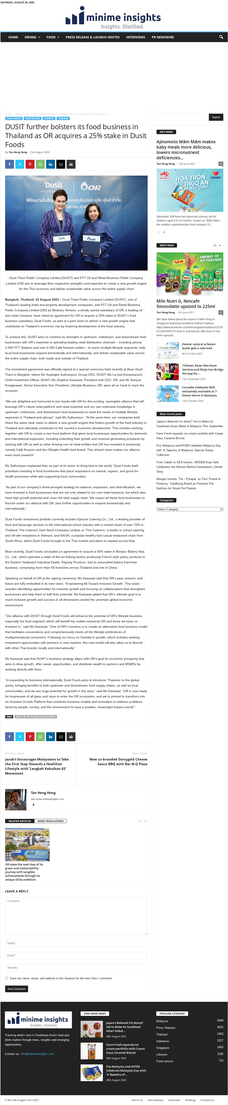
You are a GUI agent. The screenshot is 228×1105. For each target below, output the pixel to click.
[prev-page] (140, 821)
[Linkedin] (50, 164)
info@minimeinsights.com (37, 1054)
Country (49, 118)
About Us (137, 1100)
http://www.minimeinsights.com (47, 799)
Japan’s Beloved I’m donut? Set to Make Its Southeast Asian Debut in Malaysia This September (190, 424)
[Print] (71, 164)
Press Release (32, 118)
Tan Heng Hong (18, 152)
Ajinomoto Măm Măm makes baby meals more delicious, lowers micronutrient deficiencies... (186, 150)
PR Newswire (163, 37)
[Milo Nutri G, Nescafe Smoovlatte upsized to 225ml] (190, 274)
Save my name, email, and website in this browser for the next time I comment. (61, 978)
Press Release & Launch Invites (93, 37)
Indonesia (162, 1041)
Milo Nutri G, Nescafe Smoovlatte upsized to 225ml (186, 303)
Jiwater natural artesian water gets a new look (199, 346)
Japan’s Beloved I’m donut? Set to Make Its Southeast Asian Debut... (124, 1027)
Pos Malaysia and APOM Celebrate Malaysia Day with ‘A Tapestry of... (126, 1070)
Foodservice (207, 1100)
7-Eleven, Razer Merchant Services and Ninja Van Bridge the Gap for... (202, 369)
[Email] (60, 164)
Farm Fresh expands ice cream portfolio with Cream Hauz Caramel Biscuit (190, 436)
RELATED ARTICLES (20, 821)
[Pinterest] (30, 164)
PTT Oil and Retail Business (40, 716)
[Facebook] (9, 164)
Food (51, 37)
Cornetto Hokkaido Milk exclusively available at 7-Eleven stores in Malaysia (199, 391)
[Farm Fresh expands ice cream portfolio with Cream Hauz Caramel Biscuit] (92, 1051)
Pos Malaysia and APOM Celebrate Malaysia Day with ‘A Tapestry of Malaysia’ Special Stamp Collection (189, 450)
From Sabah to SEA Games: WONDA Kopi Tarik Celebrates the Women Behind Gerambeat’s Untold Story (189, 467)
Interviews (135, 37)
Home (13, 37)
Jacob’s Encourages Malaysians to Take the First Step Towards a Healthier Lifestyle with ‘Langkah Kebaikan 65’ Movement (37, 766)
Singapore (162, 1048)
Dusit (19, 716)
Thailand (63, 118)
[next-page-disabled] (145, 821)
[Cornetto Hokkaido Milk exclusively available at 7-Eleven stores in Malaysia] (168, 393)
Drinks (30, 37)
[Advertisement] (114, 75)
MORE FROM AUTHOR (50, 821)
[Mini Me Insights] (114, 18)
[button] (221, 37)
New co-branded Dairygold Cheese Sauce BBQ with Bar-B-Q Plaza (118, 761)
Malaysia (162, 1021)
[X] (19, 164)
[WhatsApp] (40, 164)
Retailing (190, 1100)
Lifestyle (161, 1054)
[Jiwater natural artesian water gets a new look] (168, 350)
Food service (22, 113)
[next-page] (164, 232)
